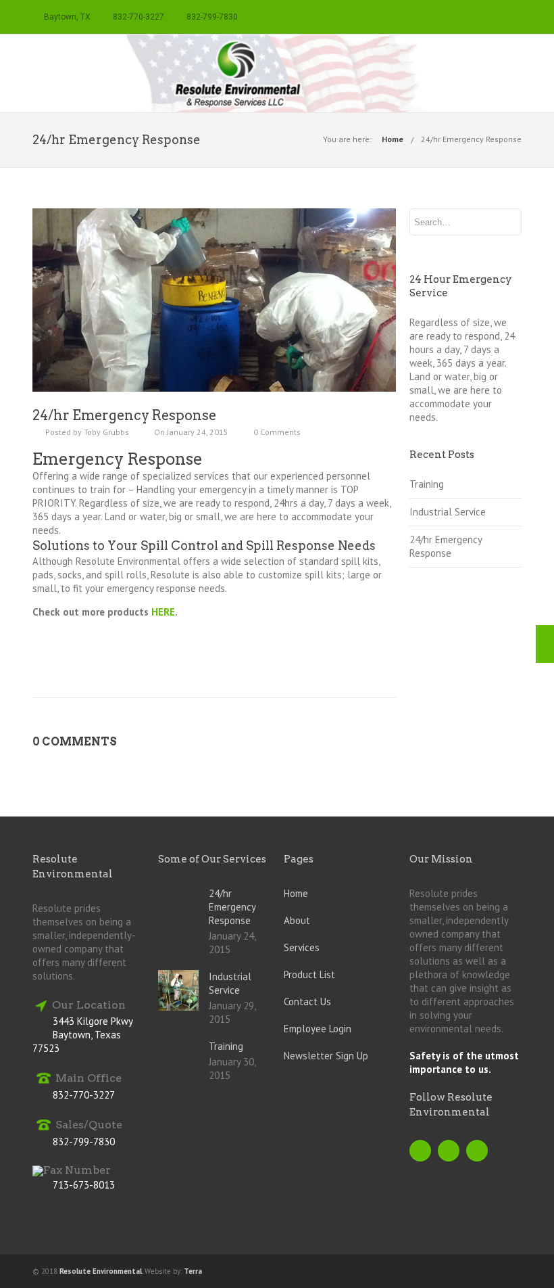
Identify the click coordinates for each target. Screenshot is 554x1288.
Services (302, 947)
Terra (193, 1271)
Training (426, 484)
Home (392, 139)
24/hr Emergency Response (471, 139)
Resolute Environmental (100, 1271)
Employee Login (317, 1028)
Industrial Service (447, 511)
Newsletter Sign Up (326, 1055)
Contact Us (307, 1001)
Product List (309, 974)
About (297, 920)
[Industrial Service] (545, 644)
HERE (163, 611)
